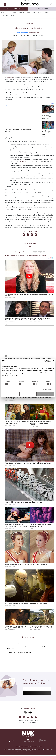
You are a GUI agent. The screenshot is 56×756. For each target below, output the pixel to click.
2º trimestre (28, 23)
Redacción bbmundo (22, 32)
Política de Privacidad (18, 746)
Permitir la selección (28, 394)
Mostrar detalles (47, 389)
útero (19, 79)
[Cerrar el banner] (53, 360)
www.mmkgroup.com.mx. (37, 749)
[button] (5, 4)
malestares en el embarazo (36, 256)
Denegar (10, 394)
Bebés (14, 13)
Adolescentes (24, 13)
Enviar (37, 693)
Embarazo (5, 13)
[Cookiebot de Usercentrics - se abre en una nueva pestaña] (44, 361)
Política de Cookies (28, 746)
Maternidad (36, 13)
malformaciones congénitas (25, 161)
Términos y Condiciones (37, 746)
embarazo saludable (17, 256)
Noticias (47, 13)
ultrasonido (10, 77)
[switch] (21, 384)
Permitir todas (45, 394)
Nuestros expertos (8, 15)
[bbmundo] (29, 4)
